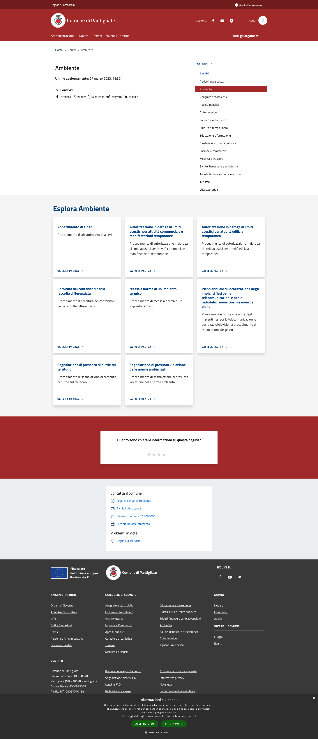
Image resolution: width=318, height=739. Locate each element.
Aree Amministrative (64, 612)
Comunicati (221, 612)
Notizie (218, 605)
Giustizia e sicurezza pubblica (218, 143)
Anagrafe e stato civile (214, 97)
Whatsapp (98, 96)
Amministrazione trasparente (178, 671)
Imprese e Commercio (118, 625)
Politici (55, 632)
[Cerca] (262, 20)
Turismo (205, 182)
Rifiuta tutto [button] (174, 723)
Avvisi (218, 618)
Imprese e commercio (213, 151)
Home (59, 50)
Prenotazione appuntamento (123, 671)
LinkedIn (133, 96)
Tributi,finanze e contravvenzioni (180, 618)
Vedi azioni (202, 64)
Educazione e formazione (215, 135)
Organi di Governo (62, 605)
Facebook (65, 96)
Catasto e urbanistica (213, 120)
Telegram (116, 96)
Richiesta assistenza (118, 691)
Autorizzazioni (209, 112)
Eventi (218, 643)
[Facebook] (211, 20)
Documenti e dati (61, 645)
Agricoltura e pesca (212, 81)
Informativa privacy (172, 678)
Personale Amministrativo (67, 638)
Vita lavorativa (209, 189)
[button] (158, 732)
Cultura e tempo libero (214, 128)
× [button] (313, 698)
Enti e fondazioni (61, 625)
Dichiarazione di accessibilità (177, 691)
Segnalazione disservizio (120, 678)
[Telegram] (230, 20)
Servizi (72, 50)
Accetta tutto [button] (144, 723)
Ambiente (206, 89)
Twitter (81, 96)
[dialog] (159, 716)
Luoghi (218, 637)
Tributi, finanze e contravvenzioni (220, 174)
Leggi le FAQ (113, 684)
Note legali (166, 684)
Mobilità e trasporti (212, 158)
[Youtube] (221, 20)
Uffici (54, 618)
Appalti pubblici (209, 104)
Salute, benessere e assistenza (219, 166)
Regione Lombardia (63, 5)
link (194, 716)
